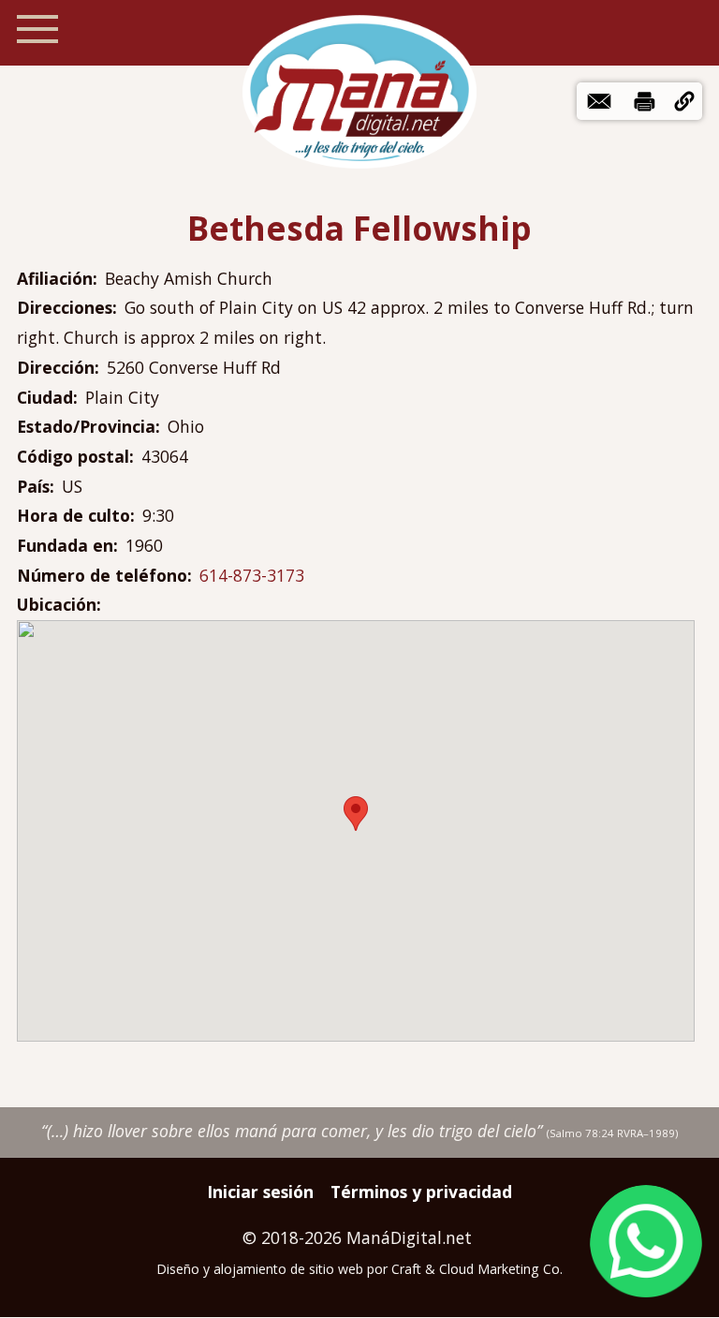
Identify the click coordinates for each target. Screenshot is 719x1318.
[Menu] (37, 29)
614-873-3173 (251, 575)
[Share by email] (599, 101)
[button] (684, 101)
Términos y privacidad (421, 1191)
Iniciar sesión (260, 1191)
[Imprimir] (644, 101)
